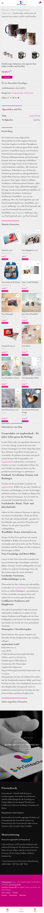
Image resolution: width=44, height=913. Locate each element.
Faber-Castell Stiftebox (30, 282)
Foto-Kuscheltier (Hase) (10, 378)
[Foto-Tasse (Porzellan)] (31, 302)
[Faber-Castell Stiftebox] (31, 270)
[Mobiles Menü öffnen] (3, 3)
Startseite (5, 10)
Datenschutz (13, 895)
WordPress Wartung (8, 887)
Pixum (24, 285)
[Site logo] (21, 3)
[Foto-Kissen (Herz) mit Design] (31, 398)
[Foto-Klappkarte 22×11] (31, 238)
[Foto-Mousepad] (11, 302)
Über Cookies (6, 892)
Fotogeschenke (23, 10)
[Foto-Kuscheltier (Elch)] (31, 366)
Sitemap (4, 895)
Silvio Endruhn (14, 885)
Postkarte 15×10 (7, 250)
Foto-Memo (26, 346)
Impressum (22, 895)
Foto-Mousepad (7, 314)
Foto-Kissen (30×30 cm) (10, 410)
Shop (13, 10)
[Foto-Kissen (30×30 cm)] (11, 398)
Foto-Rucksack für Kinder (11, 282)
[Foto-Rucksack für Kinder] (11, 270)
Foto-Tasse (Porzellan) (30, 314)
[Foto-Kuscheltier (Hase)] (11, 366)
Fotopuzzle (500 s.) (8, 346)
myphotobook (6, 253)
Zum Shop (7, 77)
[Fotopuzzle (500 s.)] (11, 334)
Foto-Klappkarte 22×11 (30, 250)
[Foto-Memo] (31, 334)
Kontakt (15, 892)
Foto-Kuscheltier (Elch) (30, 378)
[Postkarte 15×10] (11, 238)
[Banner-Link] (22, 746)
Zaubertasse (6, 13)
